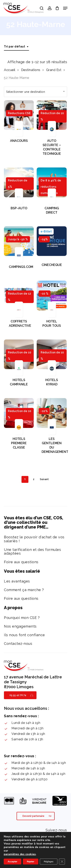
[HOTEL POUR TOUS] (51, 295)
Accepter (12, 861)
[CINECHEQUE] (51, 241)
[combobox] (16, 47)
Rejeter (30, 861)
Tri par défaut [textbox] (14, 46)
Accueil (9, 70)
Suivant (44, 479)
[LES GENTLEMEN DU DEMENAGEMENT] (51, 413)
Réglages (48, 861)
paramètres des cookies (20, 854)
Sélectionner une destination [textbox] (25, 91)
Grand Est (54, 70)
